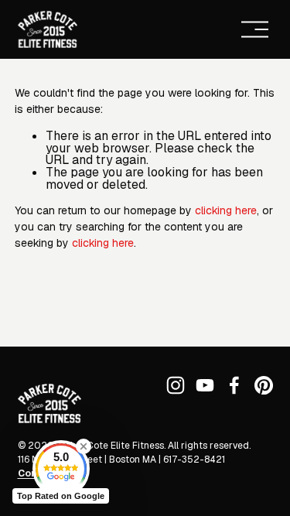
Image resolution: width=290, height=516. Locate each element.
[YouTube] (205, 385)
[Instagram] (175, 385)
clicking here (226, 210)
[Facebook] (234, 385)
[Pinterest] (263, 385)
